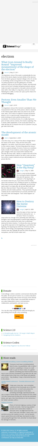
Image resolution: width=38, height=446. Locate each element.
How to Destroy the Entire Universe (25, 204)
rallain (6, 138)
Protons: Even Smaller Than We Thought (18, 101)
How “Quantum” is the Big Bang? (26, 166)
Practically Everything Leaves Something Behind (17, 362)
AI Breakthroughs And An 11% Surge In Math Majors (19, 333)
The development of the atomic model (18, 133)
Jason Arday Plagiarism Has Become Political (16, 346)
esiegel (22, 170)
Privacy (30, 430)
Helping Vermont (7, 402)
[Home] (12, 47)
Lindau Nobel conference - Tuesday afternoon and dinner (17, 382)
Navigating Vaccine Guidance (11, 335)
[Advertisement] (19, 22)
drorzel (7, 72)
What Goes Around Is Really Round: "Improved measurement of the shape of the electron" (17, 66)
